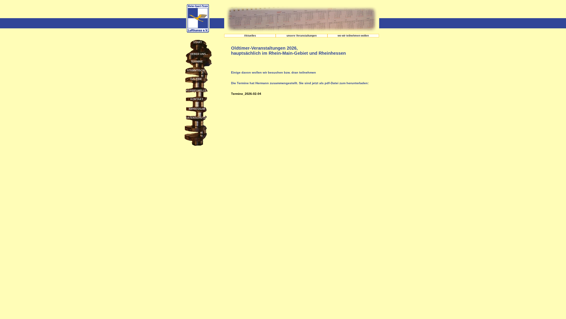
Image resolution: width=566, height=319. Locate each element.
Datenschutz (196, 117)
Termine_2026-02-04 (246, 93)
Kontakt (196, 99)
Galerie (196, 79)
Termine (197, 61)
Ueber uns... (199, 54)
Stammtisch (196, 70)
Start (197, 42)
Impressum (197, 109)
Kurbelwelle (196, 90)
